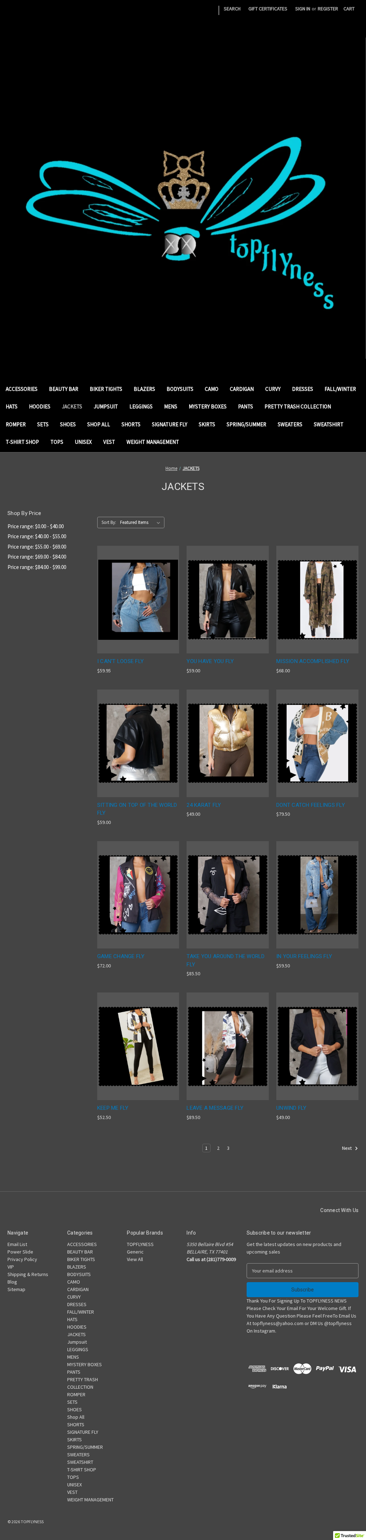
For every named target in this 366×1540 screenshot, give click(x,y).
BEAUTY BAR (63, 389)
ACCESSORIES (22, 389)
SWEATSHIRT (328, 424)
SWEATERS (290, 424)
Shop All (98, 424)
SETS (43, 424)
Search (232, 8)
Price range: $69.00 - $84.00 (37, 556)
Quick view (133, 586)
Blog (12, 1282)
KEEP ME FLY (113, 1108)
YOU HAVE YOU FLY (210, 661)
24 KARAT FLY (204, 805)
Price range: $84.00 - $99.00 (37, 567)
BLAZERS (144, 389)
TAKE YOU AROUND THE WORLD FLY (225, 960)
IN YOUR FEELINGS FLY (304, 956)
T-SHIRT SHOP (22, 441)
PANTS (245, 406)
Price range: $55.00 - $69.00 (37, 546)
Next (347, 1148)
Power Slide (20, 1252)
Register (328, 8)
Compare (136, 600)
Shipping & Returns (28, 1274)
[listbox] (141, 522)
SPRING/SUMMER (246, 424)
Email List (17, 1244)
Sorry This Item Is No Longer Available (317, 612)
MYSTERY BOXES (208, 406)
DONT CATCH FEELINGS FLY (310, 805)
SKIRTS (207, 424)
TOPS (56, 441)
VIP (11, 1267)
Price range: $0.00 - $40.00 (36, 526)
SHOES (68, 424)
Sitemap (16, 1289)
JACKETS (72, 406)
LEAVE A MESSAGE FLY (215, 1108)
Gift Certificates (267, 8)
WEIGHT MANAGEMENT (153, 441)
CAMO (211, 389)
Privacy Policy (22, 1259)
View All (135, 1259)
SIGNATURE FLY (169, 424)
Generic (135, 1252)
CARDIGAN (242, 389)
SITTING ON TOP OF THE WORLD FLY (137, 809)
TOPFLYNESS (140, 1244)
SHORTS (131, 424)
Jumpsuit (106, 406)
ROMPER (16, 424)
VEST (109, 441)
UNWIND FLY (291, 1108)
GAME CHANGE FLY (121, 956)
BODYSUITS (180, 389)
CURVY (273, 389)
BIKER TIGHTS (106, 389)
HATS (12, 406)
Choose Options (138, 612)
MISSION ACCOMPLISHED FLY (312, 661)
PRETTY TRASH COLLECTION (297, 406)
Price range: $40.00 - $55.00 (37, 536)
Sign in (302, 8)
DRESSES (302, 389)
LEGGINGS (141, 406)
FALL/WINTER (340, 389)
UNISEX (83, 441)
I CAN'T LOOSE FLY (120, 661)
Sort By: (109, 522)
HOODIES (39, 406)
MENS (170, 406)
